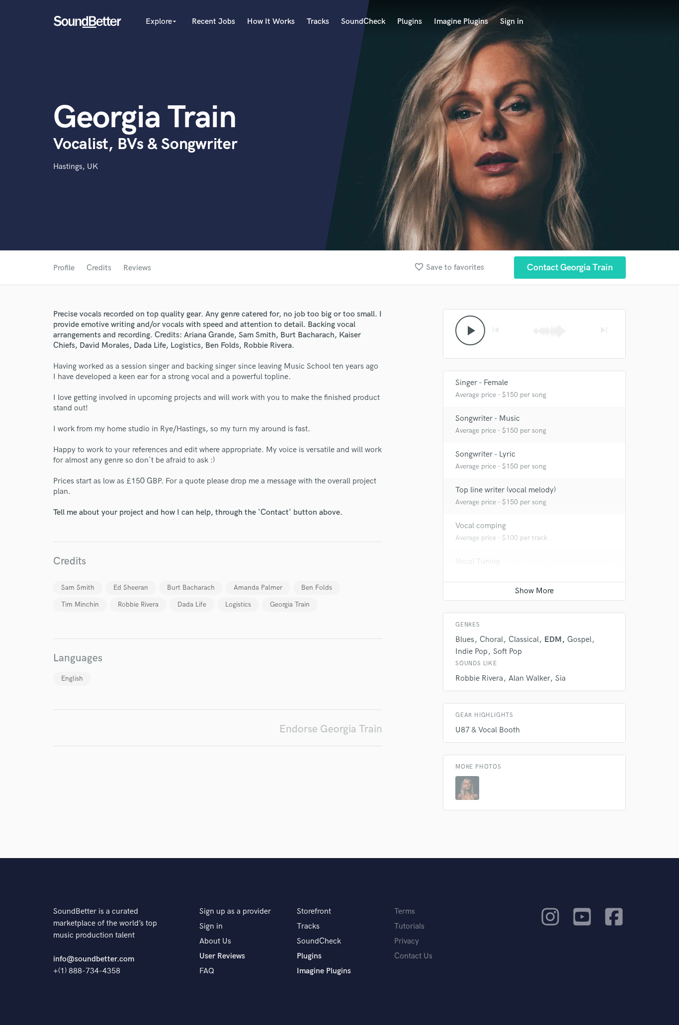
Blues (464, 639)
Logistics (238, 604)
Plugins (409, 21)
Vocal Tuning (477, 561)
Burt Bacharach (191, 587)
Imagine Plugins (461, 21)
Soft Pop (507, 651)
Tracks (318, 21)
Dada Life (191, 604)
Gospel (579, 639)
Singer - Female (481, 383)
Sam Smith (77, 587)
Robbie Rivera (138, 604)
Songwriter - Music (487, 418)
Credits (98, 268)
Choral (491, 639)
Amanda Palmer (258, 587)
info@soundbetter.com (93, 959)
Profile (64, 268)
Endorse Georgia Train (330, 729)
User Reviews (222, 956)
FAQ (206, 971)
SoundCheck (363, 21)
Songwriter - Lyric (485, 454)
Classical (524, 639)
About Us (215, 941)
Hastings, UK (75, 166)
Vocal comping (480, 526)
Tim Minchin (80, 604)
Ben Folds (316, 587)
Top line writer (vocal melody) (505, 490)
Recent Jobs (213, 21)
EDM (553, 639)
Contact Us (413, 956)
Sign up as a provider (235, 911)
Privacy (406, 941)
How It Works (271, 21)
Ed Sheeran (130, 587)
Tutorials (409, 926)
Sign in (511, 21)
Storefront (314, 911)
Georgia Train (290, 604)
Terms (404, 911)
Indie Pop (471, 651)
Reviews (137, 268)
